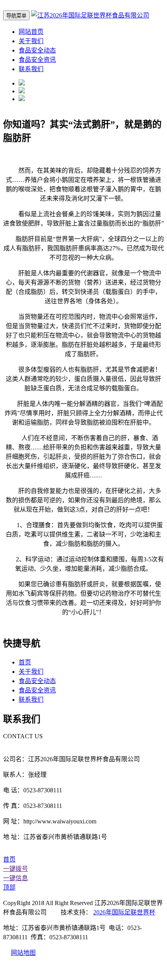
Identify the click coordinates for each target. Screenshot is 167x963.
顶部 (9, 887)
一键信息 (15, 878)
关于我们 (31, 41)
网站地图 (23, 952)
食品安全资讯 (37, 59)
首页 (25, 662)
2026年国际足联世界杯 (124, 912)
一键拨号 (15, 868)
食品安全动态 (37, 50)
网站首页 (31, 31)
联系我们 (31, 69)
